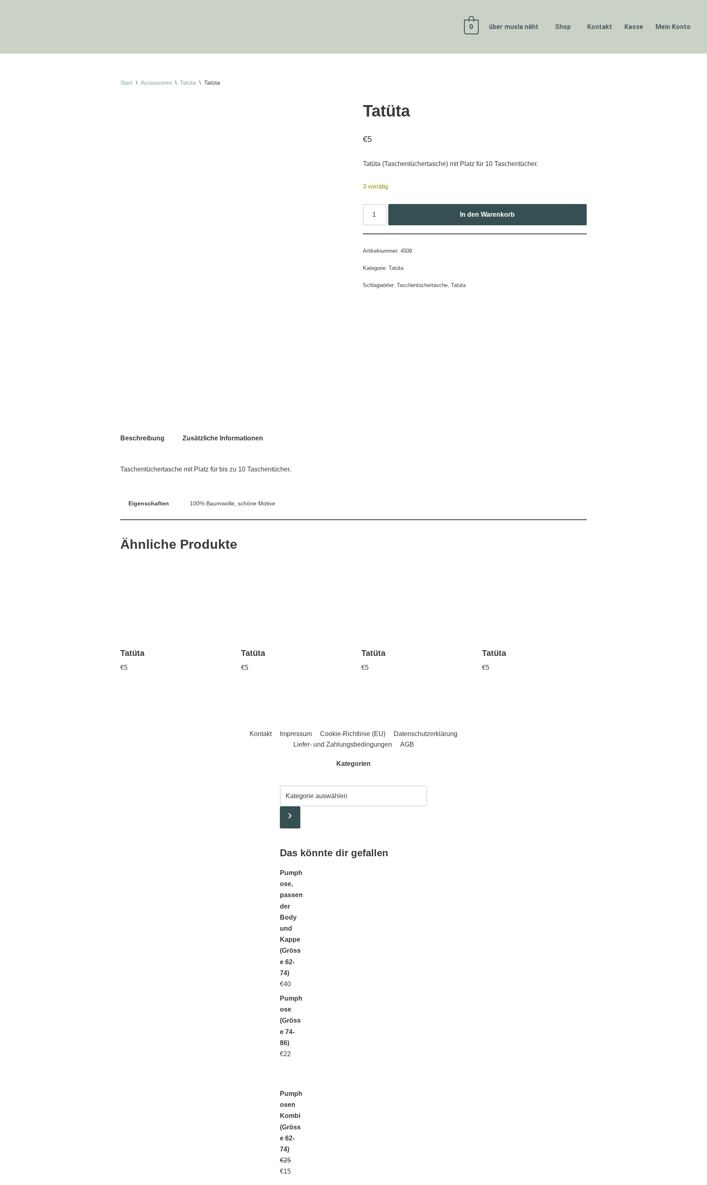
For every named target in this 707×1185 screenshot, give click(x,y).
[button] (516, 27)
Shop (563, 27)
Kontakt (599, 27)
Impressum (296, 733)
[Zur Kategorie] (290, 817)
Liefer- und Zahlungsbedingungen (342, 744)
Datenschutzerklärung (425, 733)
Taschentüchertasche (422, 285)
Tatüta (188, 82)
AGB (407, 744)
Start (126, 82)
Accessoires (156, 82)
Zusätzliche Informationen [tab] (222, 438)
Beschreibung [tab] (142, 438)
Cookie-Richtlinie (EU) (352, 733)
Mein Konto (673, 27)
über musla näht (513, 27)
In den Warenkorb (487, 214)
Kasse (633, 27)
